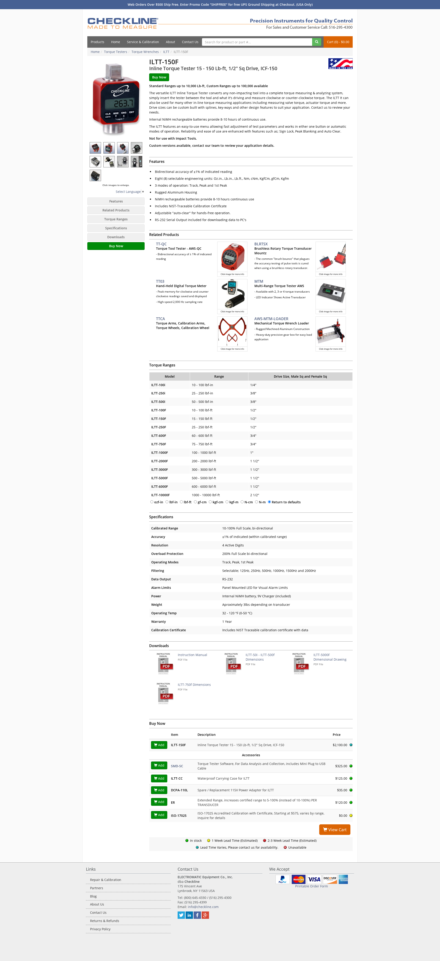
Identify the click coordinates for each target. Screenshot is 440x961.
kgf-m (233, 502)
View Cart (336, 829)
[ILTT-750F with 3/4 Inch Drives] (109, 148)
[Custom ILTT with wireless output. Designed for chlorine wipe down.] (95, 175)
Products (97, 42)
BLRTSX (261, 243)
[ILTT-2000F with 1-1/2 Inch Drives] (137, 148)
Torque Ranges (116, 219)
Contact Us (190, 42)
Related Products (115, 210)
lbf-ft (188, 502)
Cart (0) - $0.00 (338, 42)
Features (116, 201)
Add (160, 745)
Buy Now (116, 246)
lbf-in (173, 502)
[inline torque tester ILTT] (116, 99)
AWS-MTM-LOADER (271, 318)
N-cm (249, 502)
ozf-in (158, 502)
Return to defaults (286, 502)
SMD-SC (177, 766)
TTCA (160, 318)
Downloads (116, 237)
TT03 (160, 281)
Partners (96, 888)
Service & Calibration (143, 42)
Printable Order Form (311, 886)
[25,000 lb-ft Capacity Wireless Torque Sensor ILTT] (109, 161)
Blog (93, 896)
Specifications (116, 228)
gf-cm (202, 502)
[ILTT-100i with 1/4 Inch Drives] (95, 148)
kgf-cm (218, 502)
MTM (258, 281)
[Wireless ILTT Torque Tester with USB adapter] (123, 161)
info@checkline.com (203, 907)
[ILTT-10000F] (95, 161)
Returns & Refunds (104, 921)
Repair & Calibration (105, 880)
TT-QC (161, 243)
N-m (262, 502)
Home (115, 42)
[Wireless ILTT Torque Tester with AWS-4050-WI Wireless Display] (137, 161)
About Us (97, 904)
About (170, 42)
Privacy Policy (100, 929)
